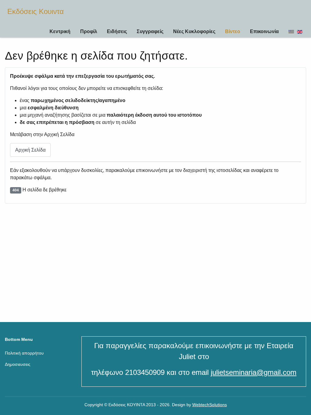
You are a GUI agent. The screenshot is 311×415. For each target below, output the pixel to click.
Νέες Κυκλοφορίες (194, 31)
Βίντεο (232, 31)
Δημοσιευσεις (17, 364)
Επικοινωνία (264, 31)
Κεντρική (60, 31)
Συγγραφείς (150, 31)
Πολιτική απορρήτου (24, 353)
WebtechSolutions (209, 404)
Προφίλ (88, 31)
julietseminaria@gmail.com (253, 372)
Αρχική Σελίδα (30, 150)
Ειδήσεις (117, 31)
